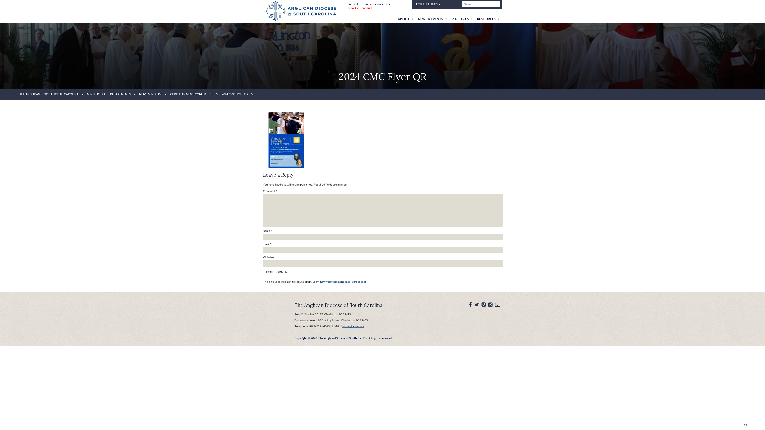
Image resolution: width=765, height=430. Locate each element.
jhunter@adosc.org (353, 326)
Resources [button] (486, 19)
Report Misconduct (360, 8)
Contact (353, 4)
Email (267, 244)
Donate (367, 4)
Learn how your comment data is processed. (340, 281)
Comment (270, 191)
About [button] (404, 19)
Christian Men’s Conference (191, 94)
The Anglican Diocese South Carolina (48, 94)
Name (267, 230)
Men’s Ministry (150, 94)
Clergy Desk (382, 4)
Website (268, 257)
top (744, 424)
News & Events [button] (430, 19)
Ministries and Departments (109, 94)
